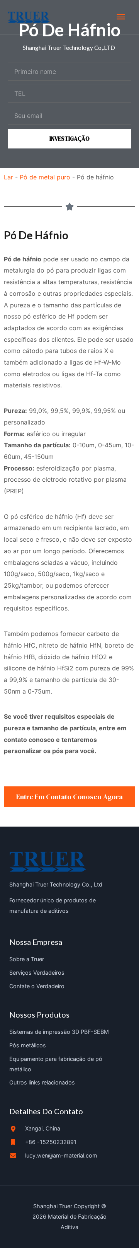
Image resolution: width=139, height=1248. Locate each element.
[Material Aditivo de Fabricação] (29, 17)
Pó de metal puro (45, 177)
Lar (8, 177)
